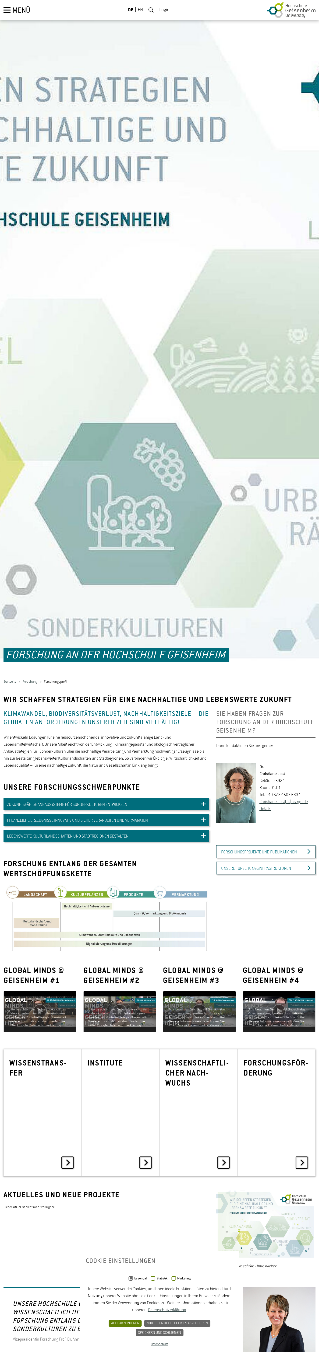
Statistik (161, 1278)
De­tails (265, 812)
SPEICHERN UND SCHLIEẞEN (159, 1333)
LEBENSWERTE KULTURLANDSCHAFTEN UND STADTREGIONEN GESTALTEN (67, 839)
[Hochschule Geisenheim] (291, 10)
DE (130, 10)
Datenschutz (159, 1344)
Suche (151, 10)
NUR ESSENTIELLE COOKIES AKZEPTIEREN (177, 1323)
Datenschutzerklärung (167, 1310)
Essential (140, 1278)
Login (164, 10)
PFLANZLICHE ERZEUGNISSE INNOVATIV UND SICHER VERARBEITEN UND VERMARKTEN (77, 823)
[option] (106, 921)
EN (140, 10)
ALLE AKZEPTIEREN (125, 1323)
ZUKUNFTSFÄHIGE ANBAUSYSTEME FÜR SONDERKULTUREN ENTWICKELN (67, 807)
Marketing (184, 1278)
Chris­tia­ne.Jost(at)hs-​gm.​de (283, 805)
